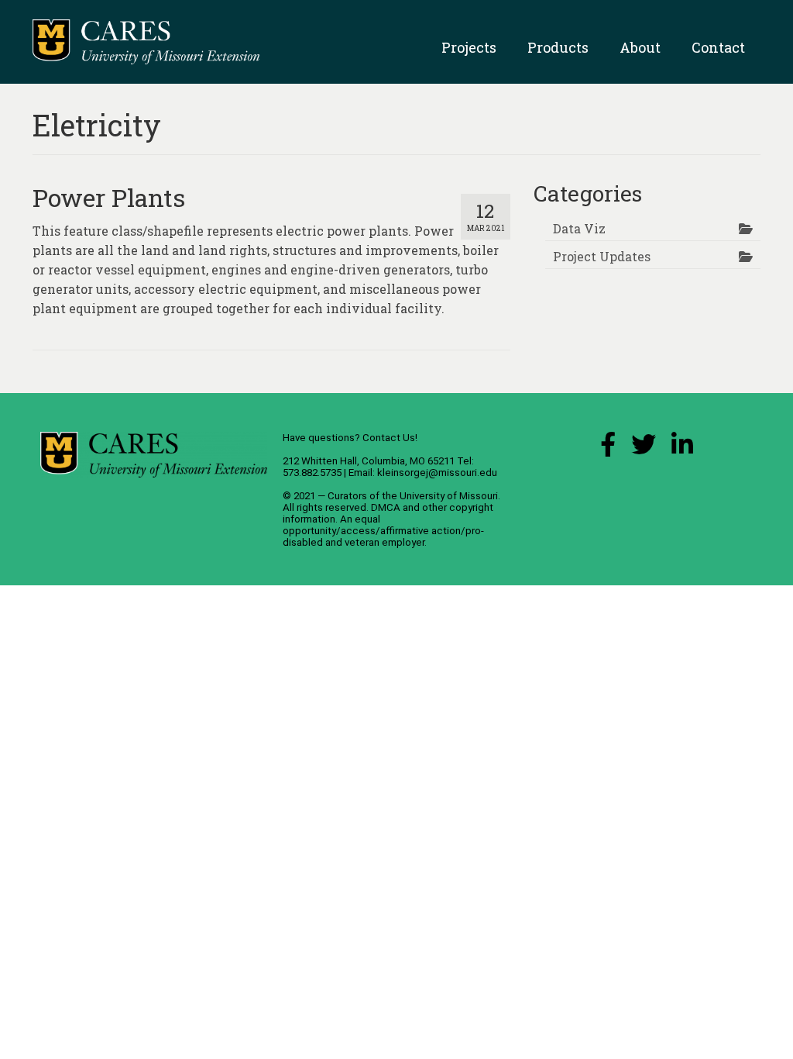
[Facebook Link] (608, 448)
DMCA (385, 507)
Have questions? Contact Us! (350, 437)
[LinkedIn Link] (682, 448)
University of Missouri (449, 496)
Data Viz (579, 228)
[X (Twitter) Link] (643, 448)
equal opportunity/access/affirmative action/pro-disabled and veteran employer (383, 530)
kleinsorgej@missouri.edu (437, 472)
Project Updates (602, 256)
